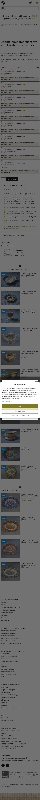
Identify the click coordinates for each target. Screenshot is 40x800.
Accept (20, 406)
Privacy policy (24, 415)
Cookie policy (15, 415)
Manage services (7, 401)
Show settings (20, 411)
